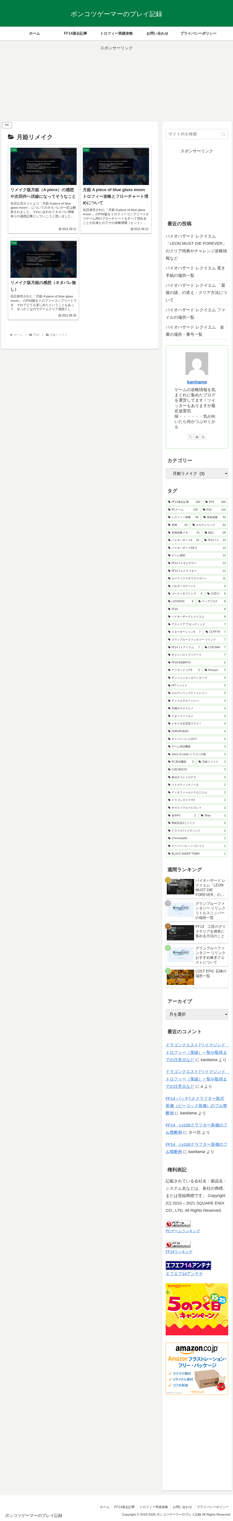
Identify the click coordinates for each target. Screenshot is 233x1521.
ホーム (104, 1507)
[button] (224, 134)
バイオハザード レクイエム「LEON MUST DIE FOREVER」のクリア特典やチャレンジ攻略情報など (196, 247)
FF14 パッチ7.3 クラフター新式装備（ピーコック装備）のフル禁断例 (196, 1106)
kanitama (197, 382)
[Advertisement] (116, 84)
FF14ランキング (179, 1252)
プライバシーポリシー (213, 1507)
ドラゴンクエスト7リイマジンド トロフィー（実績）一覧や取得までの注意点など (197, 1052)
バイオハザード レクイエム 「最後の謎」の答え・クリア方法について (196, 292)
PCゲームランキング (183, 1231)
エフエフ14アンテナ (184, 1273)
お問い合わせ (182, 1507)
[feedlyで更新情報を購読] (197, 437)
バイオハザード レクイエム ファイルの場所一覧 (195, 313)
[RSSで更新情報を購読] (203, 437)
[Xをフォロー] (190, 437)
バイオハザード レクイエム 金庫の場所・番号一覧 (195, 331)
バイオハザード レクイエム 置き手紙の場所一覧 (195, 272)
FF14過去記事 (124, 1507)
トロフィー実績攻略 (153, 1507)
